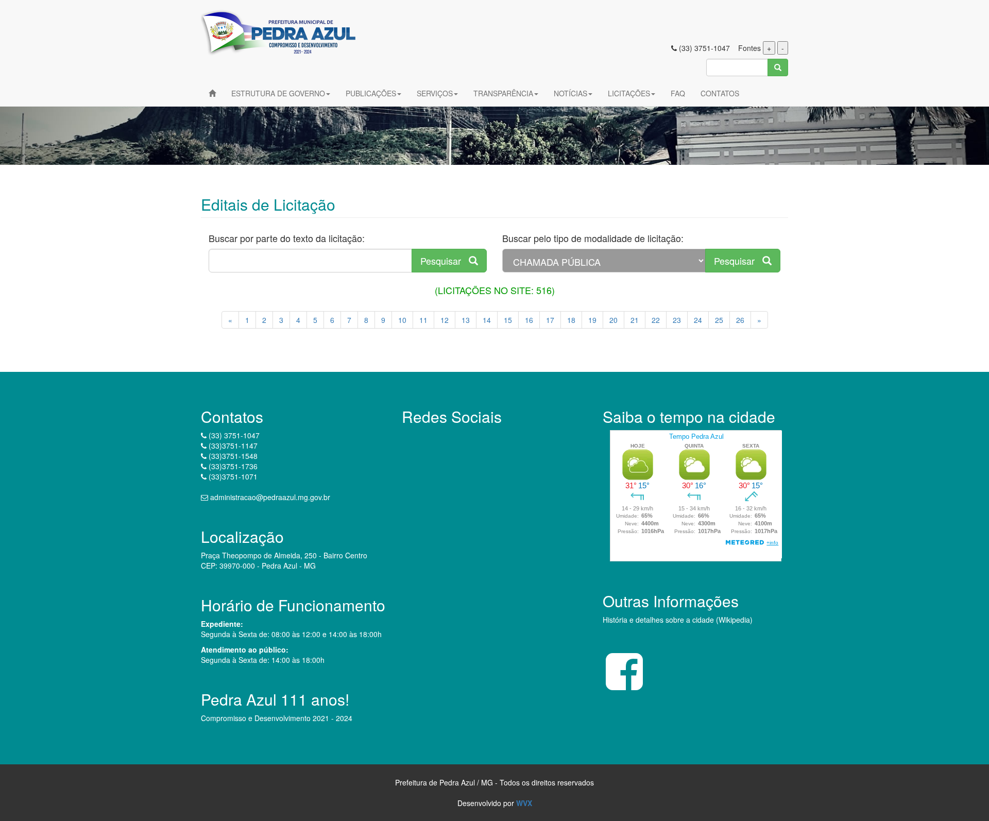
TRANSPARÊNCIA (503, 93)
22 (656, 320)
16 (529, 320)
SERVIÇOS (435, 93)
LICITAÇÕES (629, 93)
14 (487, 320)
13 (466, 320)
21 (634, 320)
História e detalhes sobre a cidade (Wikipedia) (678, 619)
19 (592, 320)
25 (719, 320)
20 (613, 320)
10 (402, 320)
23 (677, 320)
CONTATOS (720, 93)
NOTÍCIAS (570, 93)
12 (444, 320)
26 (740, 320)
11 (423, 320)
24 (698, 320)
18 (571, 320)
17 (550, 320)
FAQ (678, 93)
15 (508, 320)
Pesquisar (444, 260)
